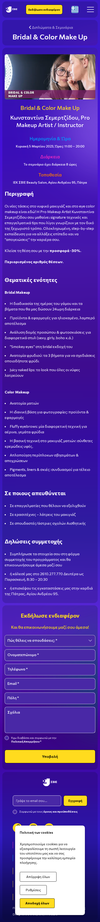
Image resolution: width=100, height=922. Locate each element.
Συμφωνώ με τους (48, 811)
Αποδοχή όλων (37, 903)
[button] (90, 9)
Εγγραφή (75, 801)
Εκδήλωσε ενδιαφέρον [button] (44, 9)
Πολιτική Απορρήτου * (26, 741)
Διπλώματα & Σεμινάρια (52, 27)
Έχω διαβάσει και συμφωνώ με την (34, 739)
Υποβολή (50, 756)
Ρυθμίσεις (33, 890)
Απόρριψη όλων (38, 877)
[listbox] (50, 641)
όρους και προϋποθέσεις (60, 811)
